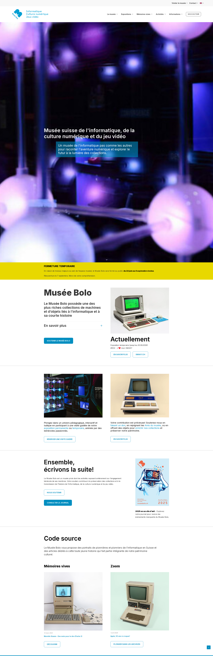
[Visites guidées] (139, 395)
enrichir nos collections (147, 428)
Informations (174, 14)
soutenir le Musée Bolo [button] (58, 341)
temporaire (78, 428)
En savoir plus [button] (120, 354)
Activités (160, 14)
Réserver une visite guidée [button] (59, 439)
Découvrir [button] (52, 644)
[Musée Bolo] (30, 14)
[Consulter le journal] (152, 482)
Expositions (126, 14)
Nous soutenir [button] (54, 492)
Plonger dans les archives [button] (126, 644)
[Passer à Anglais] (201, 3)
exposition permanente (56, 428)
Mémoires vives (143, 14)
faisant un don (117, 425)
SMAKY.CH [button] (140, 354)
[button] (73, 612)
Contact (192, 3)
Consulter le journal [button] (58, 503)
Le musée (111, 14)
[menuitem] (179, 3)
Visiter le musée (179, 3)
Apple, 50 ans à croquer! (120, 636)
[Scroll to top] (209, 647)
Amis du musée (153, 425)
